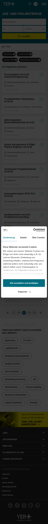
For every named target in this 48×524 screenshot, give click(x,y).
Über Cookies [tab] (38, 237)
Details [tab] (23, 237)
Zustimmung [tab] (9, 237)
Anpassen (22, 292)
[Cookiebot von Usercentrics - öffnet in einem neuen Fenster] (34, 230)
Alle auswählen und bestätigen (24, 283)
